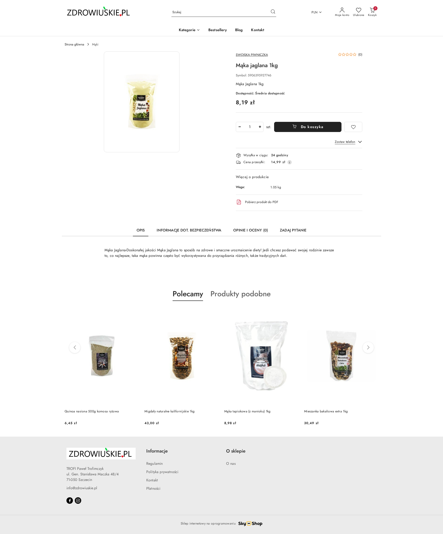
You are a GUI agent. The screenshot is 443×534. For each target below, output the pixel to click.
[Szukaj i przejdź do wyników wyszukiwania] (273, 12)
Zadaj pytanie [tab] (293, 230)
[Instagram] (78, 500)
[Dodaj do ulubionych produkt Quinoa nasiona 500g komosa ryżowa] (133, 311)
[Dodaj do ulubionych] (353, 127)
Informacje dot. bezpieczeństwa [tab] (189, 230)
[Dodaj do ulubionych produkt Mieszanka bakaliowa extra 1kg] (373, 311)
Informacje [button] (157, 451)
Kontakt (152, 480)
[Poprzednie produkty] (75, 348)
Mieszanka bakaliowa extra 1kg (326, 411)
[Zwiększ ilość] (259, 127)
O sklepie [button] (235, 451)
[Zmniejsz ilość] (239, 127)
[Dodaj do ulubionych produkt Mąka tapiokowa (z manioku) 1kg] (293, 311)
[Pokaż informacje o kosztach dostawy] (289, 162)
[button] (189, 30)
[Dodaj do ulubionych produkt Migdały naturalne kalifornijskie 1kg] (213, 311)
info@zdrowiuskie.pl (81, 488)
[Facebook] (69, 500)
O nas (231, 463)
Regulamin (154, 463)
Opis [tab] (141, 230)
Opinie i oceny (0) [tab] (250, 230)
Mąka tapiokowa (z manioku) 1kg (247, 411)
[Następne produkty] (368, 348)
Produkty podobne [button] (240, 293)
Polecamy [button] (188, 293)
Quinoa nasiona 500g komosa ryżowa (92, 411)
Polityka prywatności (162, 471)
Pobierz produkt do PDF (261, 202)
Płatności (153, 488)
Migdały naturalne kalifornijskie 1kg (169, 411)
